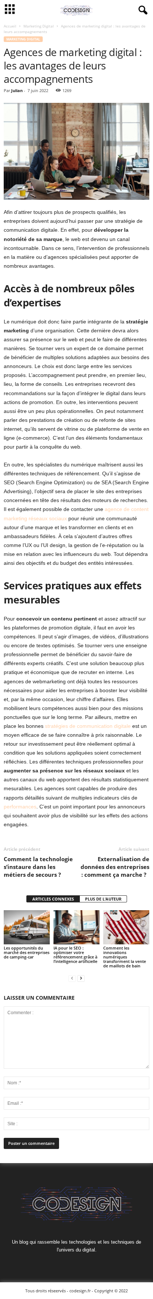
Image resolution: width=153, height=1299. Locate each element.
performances (20, 807)
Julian (17, 90)
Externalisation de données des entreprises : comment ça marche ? (115, 866)
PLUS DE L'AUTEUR (103, 899)
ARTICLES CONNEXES (53, 899)
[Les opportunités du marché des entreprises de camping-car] (27, 927)
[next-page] (81, 978)
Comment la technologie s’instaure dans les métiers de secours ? (38, 866)
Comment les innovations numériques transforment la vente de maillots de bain (124, 956)
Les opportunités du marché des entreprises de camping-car (26, 952)
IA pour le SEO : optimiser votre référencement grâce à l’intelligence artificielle (75, 954)
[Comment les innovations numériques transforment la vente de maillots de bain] (126, 927)
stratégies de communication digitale (88, 726)
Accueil (10, 26)
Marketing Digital (38, 26)
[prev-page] (72, 978)
